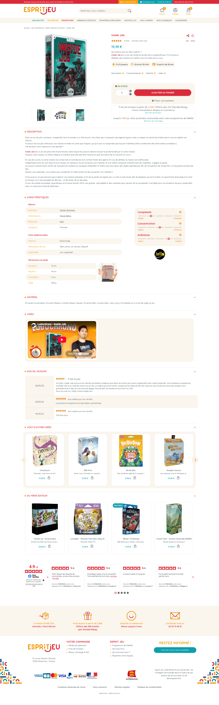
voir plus (55, 578)
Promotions (67, 20)
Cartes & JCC (130, 20)
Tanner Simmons (67, 210)
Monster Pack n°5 (88, 542)
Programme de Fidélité (122, 645)
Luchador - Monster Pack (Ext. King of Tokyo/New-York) (88, 539)
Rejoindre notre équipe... (123, 655)
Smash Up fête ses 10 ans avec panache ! (48, 542)
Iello (62, 221)
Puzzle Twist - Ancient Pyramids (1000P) (174, 539)
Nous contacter (100, 687)
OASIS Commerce (114, 693)
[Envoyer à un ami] (188, 35)
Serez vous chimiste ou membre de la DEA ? (92, 473)
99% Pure (88, 470)
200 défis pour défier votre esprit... (132, 542)
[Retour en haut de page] (213, 697)
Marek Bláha (65, 216)
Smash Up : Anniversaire (45, 539)
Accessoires (181, 20)
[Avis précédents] (47, 577)
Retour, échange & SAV (78, 652)
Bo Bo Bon (131, 470)
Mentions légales (122, 687)
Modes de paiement (77, 645)
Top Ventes (52, 20)
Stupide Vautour (174, 470)
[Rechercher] (129, 10)
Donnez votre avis (139, 41)
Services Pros (118, 649)
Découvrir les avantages (153, 121)
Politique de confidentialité (149, 687)
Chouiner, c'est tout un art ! (45, 473)
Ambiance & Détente (86, 20)
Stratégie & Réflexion (110, 20)
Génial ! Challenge (131, 539)
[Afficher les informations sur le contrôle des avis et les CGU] (43, 580)
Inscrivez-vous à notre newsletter (175, 650)
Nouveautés (38, 20)
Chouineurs (45, 470)
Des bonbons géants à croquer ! (130, 473)
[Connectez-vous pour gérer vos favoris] (192, 35)
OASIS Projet (103, 693)
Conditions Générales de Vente (71, 687)
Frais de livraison (75, 649)
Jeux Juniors (146, 20)
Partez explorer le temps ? (174, 542)
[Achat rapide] (49, 478)
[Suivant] (195, 460)
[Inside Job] (41, 115)
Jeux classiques (164, 20)
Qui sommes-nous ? (121, 652)
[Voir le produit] (92, 478)
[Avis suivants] (193, 577)
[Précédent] (24, 460)
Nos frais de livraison (153, 113)
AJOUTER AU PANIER (162, 92)
